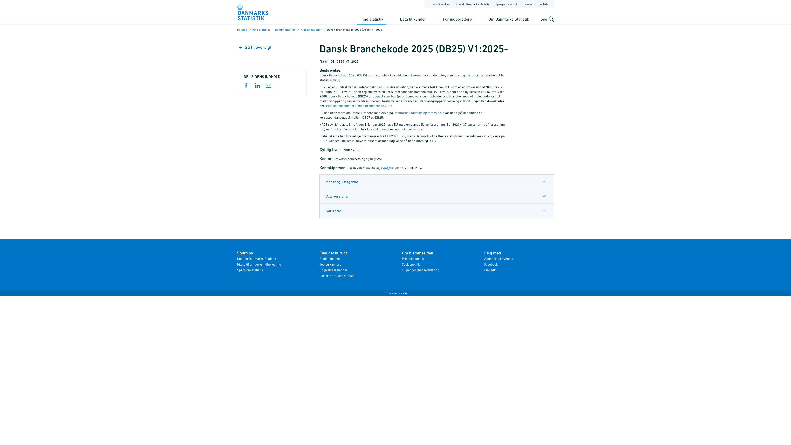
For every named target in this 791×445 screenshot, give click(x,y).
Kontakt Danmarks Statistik (472, 4)
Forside (242, 29)
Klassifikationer (311, 29)
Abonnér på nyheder (499, 258)
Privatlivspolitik (413, 258)
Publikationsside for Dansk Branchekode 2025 (359, 106)
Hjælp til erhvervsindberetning (259, 264)
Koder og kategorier (342, 182)
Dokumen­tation (285, 29)
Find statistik (371, 19)
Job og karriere (330, 264)
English (543, 4)
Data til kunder (413, 19)
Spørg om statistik (506, 4)
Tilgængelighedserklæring (420, 270)
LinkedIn (490, 270)
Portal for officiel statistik (337, 276)
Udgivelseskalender (333, 270)
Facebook (491, 264)
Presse (528, 4)
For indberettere (457, 19)
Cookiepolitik (411, 264)
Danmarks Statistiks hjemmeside (417, 113)
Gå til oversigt (258, 47)
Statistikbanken (440, 4)
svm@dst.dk (390, 168)
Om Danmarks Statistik (508, 19)
